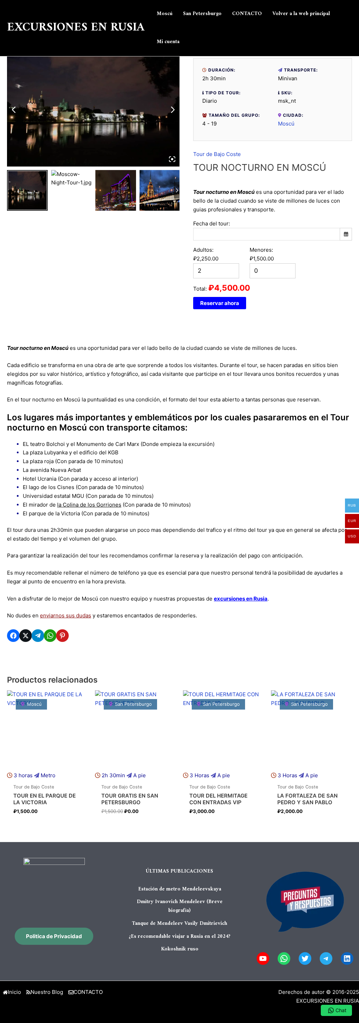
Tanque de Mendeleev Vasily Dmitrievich (179, 923)
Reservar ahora (219, 303)
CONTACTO (88, 992)
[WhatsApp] (284, 958)
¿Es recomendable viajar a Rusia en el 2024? (179, 936)
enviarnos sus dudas (65, 615)
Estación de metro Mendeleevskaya (179, 889)
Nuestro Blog (47, 992)
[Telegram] (326, 958)
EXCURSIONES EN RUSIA (75, 27)
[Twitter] (305, 958)
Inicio (14, 992)
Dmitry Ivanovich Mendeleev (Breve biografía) (180, 906)
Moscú (286, 123)
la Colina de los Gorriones (89, 504)
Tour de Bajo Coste (217, 154)
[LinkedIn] (347, 958)
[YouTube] (263, 958)
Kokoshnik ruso (179, 949)
